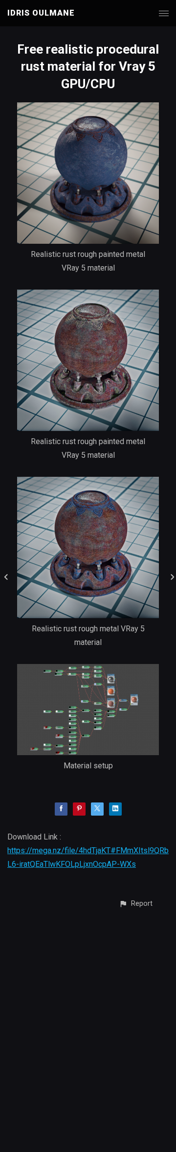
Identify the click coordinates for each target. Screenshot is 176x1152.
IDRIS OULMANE (41, 13)
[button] (135, 904)
